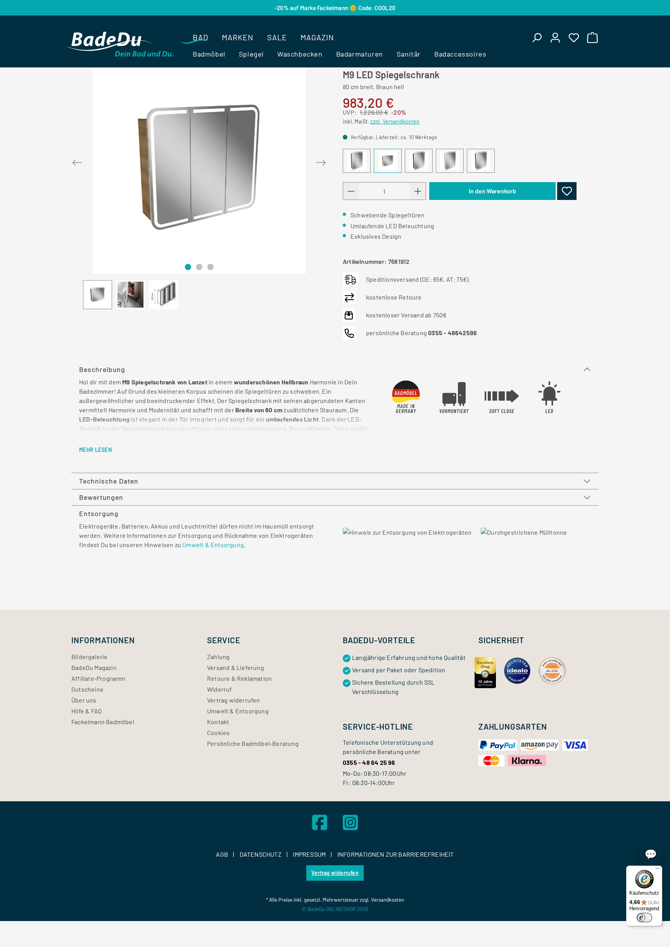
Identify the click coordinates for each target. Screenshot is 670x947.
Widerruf (219, 689)
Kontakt (218, 721)
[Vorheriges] (77, 161)
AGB (222, 854)
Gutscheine (87, 689)
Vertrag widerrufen (233, 700)
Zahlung (218, 656)
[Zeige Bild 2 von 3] (199, 267)
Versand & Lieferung (235, 667)
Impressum (310, 854)
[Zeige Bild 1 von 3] (188, 267)
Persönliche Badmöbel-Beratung (253, 743)
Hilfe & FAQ (86, 711)
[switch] (644, 917)
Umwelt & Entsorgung (213, 544)
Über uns (84, 700)
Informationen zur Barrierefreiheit (395, 854)
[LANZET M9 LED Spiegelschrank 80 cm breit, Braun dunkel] (357, 161)
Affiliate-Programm (98, 678)
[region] (199, 185)
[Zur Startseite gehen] (120, 44)
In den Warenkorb (492, 191)
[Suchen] (536, 37)
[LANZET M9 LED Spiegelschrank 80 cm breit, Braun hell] (199, 167)
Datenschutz (261, 854)
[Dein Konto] (555, 37)
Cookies (218, 732)
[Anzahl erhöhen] (418, 191)
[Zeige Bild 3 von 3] (210, 267)
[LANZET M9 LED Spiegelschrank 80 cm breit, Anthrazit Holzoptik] (419, 161)
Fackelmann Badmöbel (102, 721)
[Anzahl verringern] (351, 191)
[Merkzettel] (574, 37)
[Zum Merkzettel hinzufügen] (566, 191)
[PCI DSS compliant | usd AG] (552, 669)
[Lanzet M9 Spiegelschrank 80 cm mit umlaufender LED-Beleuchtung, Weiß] (450, 161)
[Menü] (657, 870)
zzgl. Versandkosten (395, 121)
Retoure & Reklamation (239, 678)
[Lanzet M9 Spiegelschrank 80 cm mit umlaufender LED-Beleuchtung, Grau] (481, 161)
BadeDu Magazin (94, 667)
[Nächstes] (321, 161)
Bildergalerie (89, 656)
